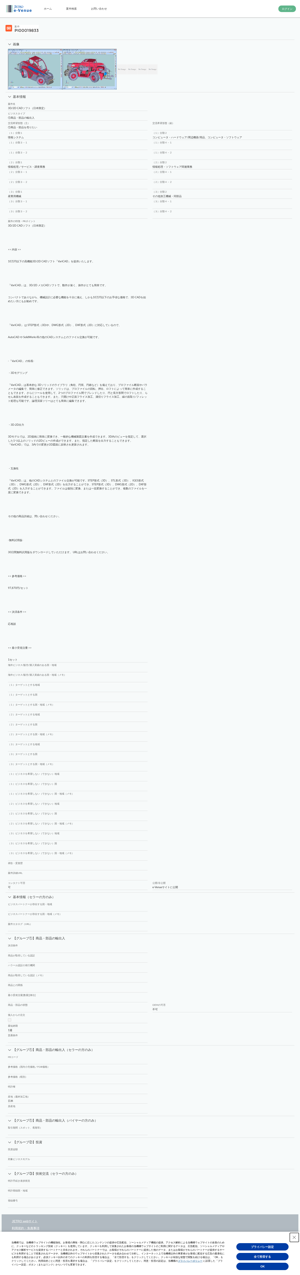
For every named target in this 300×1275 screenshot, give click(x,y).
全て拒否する (262, 1256)
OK (262, 1266)
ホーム (48, 8)
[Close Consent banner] (294, 1237)
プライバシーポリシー (190, 1260)
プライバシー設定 (262, 1246)
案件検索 (71, 8)
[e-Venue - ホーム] (19, 8)
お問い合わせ (99, 8)
